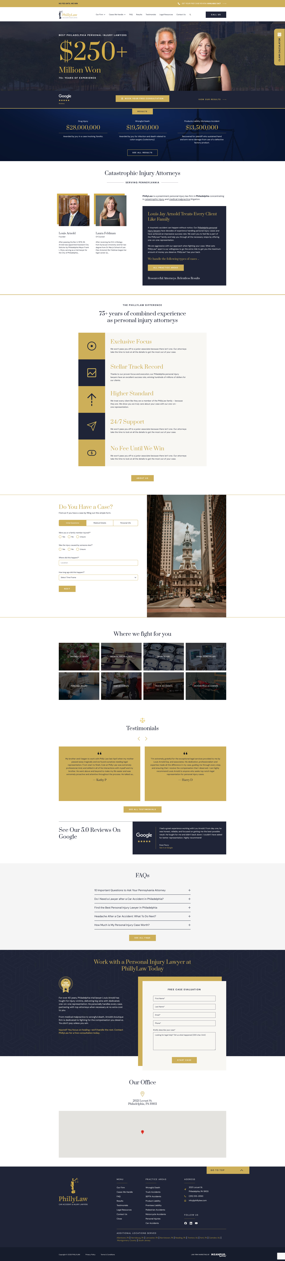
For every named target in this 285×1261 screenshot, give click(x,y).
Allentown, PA (123, 1238)
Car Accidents (152, 1223)
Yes (63, 537)
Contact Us (181, 14)
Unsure (83, 537)
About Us (142, 478)
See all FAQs (142, 938)
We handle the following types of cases (172, 259)
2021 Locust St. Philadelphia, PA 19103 (142, 1102)
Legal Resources (166, 14)
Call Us (216, 14)
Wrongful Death (153, 1187)
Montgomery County (126, 1240)
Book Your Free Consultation (144, 98)
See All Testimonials (142, 809)
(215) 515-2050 (196, 1196)
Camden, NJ (214, 1238)
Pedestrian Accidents (155, 1209)
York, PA (203, 1238)
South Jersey (144, 1240)
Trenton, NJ (193, 1238)
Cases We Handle (116, 14)
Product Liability (153, 1201)
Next (67, 589)
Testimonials (151, 14)
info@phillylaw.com (198, 1200)
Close (119, 1218)
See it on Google (166, 848)
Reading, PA (180, 1238)
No (72, 537)
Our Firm (99, 14)
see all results (142, 152)
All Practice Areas (165, 267)
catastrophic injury (154, 199)
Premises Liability (154, 1205)
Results (139, 14)
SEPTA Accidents (153, 1196)
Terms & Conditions (108, 1255)
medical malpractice (179, 199)
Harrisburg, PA (137, 1238)
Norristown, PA (166, 1238)
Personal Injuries (153, 1218)
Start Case (184, 1060)
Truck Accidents (153, 1192)
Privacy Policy (90, 1255)
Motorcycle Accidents (156, 1214)
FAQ (131, 14)
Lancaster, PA (152, 1238)
